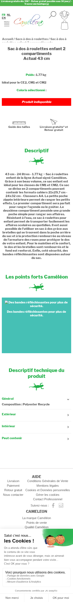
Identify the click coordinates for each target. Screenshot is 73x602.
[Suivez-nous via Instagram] (61, 506)
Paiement (13, 485)
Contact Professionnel (47, 499)
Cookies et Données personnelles (47, 490)
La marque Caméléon (36, 518)
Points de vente (36, 522)
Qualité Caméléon (36, 527)
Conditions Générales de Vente (47, 481)
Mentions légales (47, 485)
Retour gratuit (13, 490)
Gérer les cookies (47, 494)
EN (4, 17)
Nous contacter (13, 494)
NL (9, 14)
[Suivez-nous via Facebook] (53, 506)
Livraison (13, 481)
